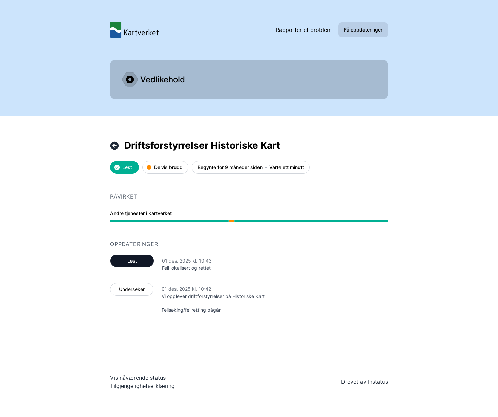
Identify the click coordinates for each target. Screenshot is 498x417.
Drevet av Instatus (364, 381)
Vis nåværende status (138, 377)
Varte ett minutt (286, 167)
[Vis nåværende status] (114, 146)
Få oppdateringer (363, 30)
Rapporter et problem (304, 29)
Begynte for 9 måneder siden (230, 167)
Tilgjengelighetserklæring (142, 385)
